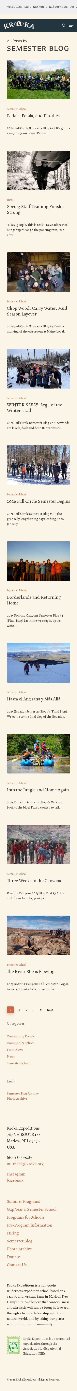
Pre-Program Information (29, 1225)
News (10, 200)
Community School (20, 1043)
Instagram (16, 1174)
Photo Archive (17, 1098)
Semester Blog (19, 1241)
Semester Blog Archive (23, 1093)
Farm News (15, 1049)
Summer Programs (23, 1201)
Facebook (15, 1180)
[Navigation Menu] (71, 25)
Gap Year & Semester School (31, 1209)
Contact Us (17, 1265)
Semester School (16, 109)
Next (50, 1010)
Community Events (20, 1036)
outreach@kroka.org (25, 1164)
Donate (13, 1257)
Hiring (13, 1233)
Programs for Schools (25, 1217)
